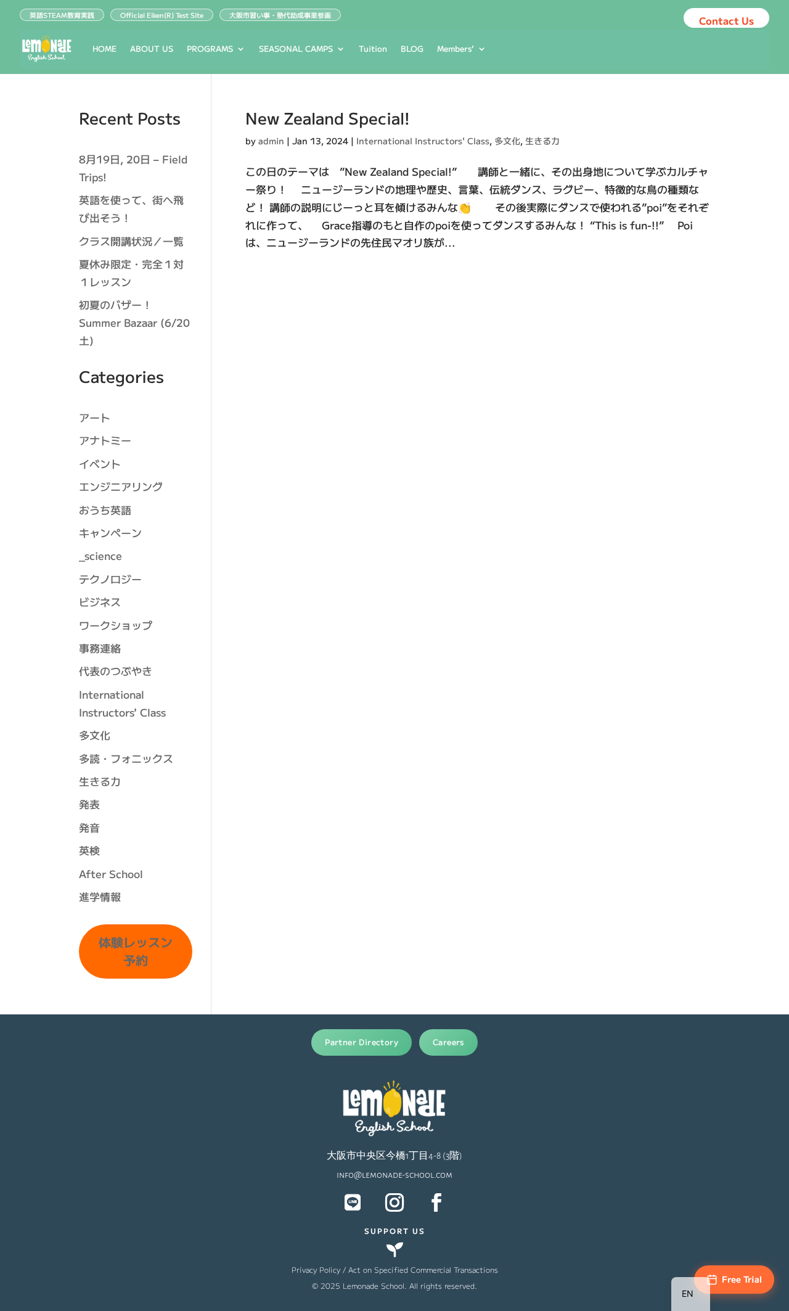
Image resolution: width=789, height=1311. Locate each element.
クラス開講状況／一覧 (131, 241)
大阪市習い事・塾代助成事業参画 (280, 15)
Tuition (373, 48)
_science (100, 555)
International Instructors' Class (422, 140)
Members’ (455, 48)
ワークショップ (115, 625)
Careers (448, 1042)
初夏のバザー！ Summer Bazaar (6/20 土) (134, 322)
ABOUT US (151, 48)
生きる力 (542, 140)
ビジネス (100, 601)
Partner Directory (361, 1042)
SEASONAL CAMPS (296, 48)
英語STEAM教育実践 (62, 15)
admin (271, 140)
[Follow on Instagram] (394, 1202)
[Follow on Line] (352, 1202)
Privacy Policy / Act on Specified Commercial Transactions (395, 1269)
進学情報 (100, 896)
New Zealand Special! (327, 117)
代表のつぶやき (115, 670)
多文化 (507, 140)
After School (111, 873)
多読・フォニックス (126, 758)
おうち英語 (105, 509)
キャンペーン (110, 532)
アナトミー (105, 440)
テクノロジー (110, 578)
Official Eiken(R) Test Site (161, 15)
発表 (89, 804)
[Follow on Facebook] (436, 1202)
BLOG (412, 48)
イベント (100, 463)
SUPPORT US (394, 1230)
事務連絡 (100, 648)
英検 (89, 850)
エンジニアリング (121, 486)
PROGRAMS (210, 48)
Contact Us (726, 20)
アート (94, 417)
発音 (89, 827)
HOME (104, 48)
